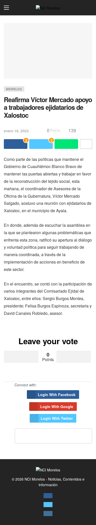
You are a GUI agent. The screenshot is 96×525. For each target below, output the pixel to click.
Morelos (14, 89)
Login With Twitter (57, 418)
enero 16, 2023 (16, 130)
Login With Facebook (57, 394)
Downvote (73, 357)
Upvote (21, 357)
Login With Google (56, 406)
